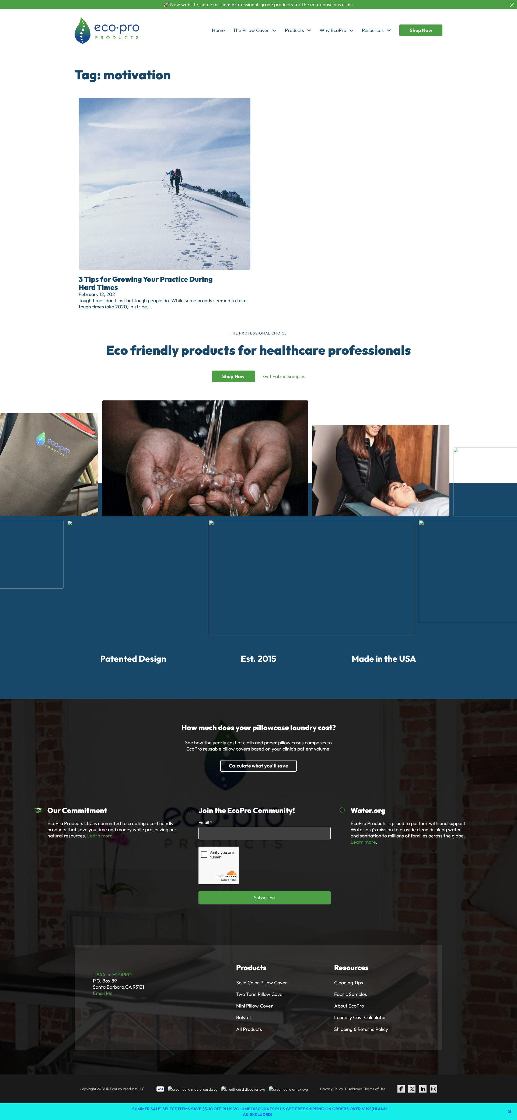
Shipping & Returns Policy (361, 1029)
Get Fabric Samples (284, 376)
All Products (249, 1029)
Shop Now (421, 30)
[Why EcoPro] (351, 30)
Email (205, 822)
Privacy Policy (331, 1088)
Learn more (100, 836)
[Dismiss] (512, 5)
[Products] (309, 30)
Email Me (103, 993)
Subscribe (264, 897)
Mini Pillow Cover (254, 1006)
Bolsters (245, 1017)
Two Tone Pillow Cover (260, 994)
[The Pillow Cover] (274, 30)
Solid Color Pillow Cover (261, 983)
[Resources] (388, 30)
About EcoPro (349, 1006)
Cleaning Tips (348, 983)
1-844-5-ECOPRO (112, 974)
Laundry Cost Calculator (360, 1017)
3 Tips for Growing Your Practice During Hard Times (146, 283)
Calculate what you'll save (258, 766)
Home (218, 30)
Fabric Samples (350, 994)
